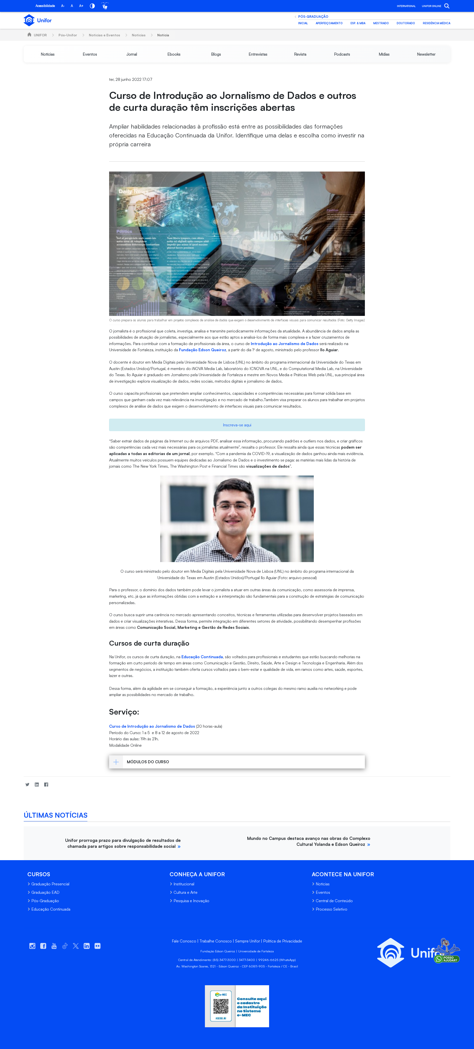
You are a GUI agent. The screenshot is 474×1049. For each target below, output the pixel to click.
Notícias (138, 35)
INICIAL (303, 23)
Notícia (163, 35)
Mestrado (381, 23)
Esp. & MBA (358, 23)
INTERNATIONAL (406, 5)
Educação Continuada (50, 909)
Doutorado (406, 23)
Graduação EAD (45, 892)
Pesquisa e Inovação (191, 900)
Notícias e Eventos (104, 35)
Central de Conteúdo (334, 900)
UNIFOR (40, 35)
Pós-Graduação (313, 17)
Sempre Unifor (247, 941)
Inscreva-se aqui (237, 424)
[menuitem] (48, 54)
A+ (81, 6)
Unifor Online (431, 5)
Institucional (184, 883)
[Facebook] (46, 784)
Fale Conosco (184, 941)
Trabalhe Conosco (215, 941)
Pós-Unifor (68, 35)
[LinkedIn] (36, 784)
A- (62, 6)
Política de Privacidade (282, 941)
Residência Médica (436, 23)
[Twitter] (27, 784)
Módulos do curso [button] (148, 761)
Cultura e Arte (186, 892)
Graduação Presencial (50, 883)
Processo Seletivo (331, 909)
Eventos (323, 892)
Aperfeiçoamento (329, 23)
